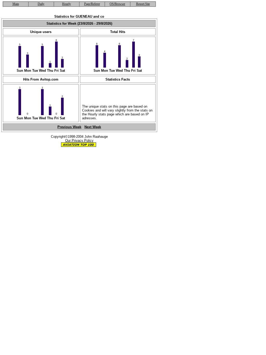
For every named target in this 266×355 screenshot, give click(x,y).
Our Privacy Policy (79, 140)
